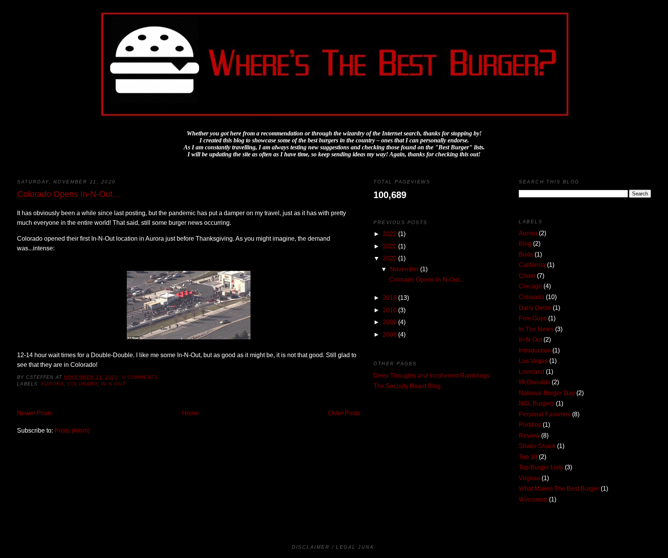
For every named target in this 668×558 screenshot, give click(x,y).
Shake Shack (537, 446)
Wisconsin (533, 499)
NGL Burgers (536, 403)
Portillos (530, 424)
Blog (525, 243)
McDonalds (534, 382)
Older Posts (344, 413)
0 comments (140, 377)
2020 (390, 258)
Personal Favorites (545, 414)
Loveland (531, 371)
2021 (390, 246)
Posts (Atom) (72, 430)
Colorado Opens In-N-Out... (68, 194)
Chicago (530, 286)
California (532, 265)
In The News (536, 329)
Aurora (52, 384)
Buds (526, 254)
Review (529, 435)
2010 (390, 310)
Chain (527, 275)
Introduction (535, 350)
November (404, 269)
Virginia (529, 478)
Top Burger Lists (541, 467)
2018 (390, 297)
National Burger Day (547, 393)
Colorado (82, 384)
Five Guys (533, 318)
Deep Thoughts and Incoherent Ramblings (431, 375)
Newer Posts (34, 413)
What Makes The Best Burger (559, 488)
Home (190, 413)
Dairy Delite (535, 308)
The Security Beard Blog (407, 386)
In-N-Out (113, 384)
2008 (390, 334)
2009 (390, 322)
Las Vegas (533, 361)
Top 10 (528, 457)
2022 (390, 234)
